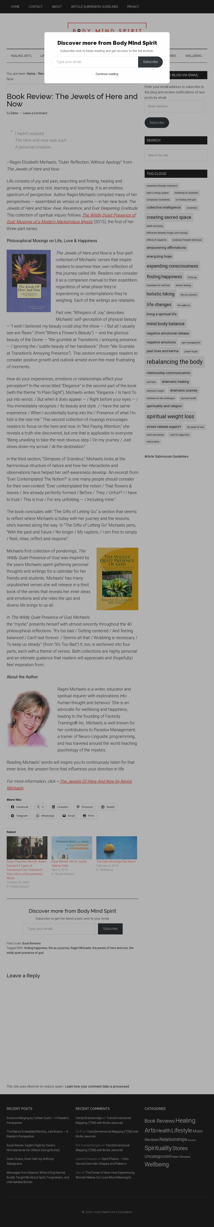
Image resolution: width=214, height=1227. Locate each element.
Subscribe (150, 62)
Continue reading (107, 74)
